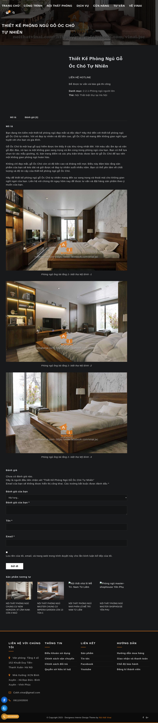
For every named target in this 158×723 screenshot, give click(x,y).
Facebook (87, 664)
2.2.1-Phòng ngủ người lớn (99, 91)
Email (10, 536)
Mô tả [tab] (13, 117)
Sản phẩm (87, 653)
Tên (9, 520)
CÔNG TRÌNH (33, 5)
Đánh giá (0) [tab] (31, 117)
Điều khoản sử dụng (57, 653)
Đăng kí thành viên (128, 669)
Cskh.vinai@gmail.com (26, 692)
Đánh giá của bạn (17, 491)
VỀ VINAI (135, 5)
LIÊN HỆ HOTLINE (80, 77)
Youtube (86, 669)
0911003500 (20, 700)
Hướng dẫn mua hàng (130, 653)
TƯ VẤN (119, 5)
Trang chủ (11, 5)
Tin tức (85, 658)
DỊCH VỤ (83, 5)
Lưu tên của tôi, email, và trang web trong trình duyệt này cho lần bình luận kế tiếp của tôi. (59, 556)
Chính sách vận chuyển (59, 658)
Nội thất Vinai (105, 717)
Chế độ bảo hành (127, 664)
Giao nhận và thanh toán (132, 658)
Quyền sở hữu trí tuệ (58, 669)
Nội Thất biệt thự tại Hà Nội (91, 95)
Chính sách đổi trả (56, 664)
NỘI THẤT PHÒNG (59, 5)
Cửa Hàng (101, 5)
